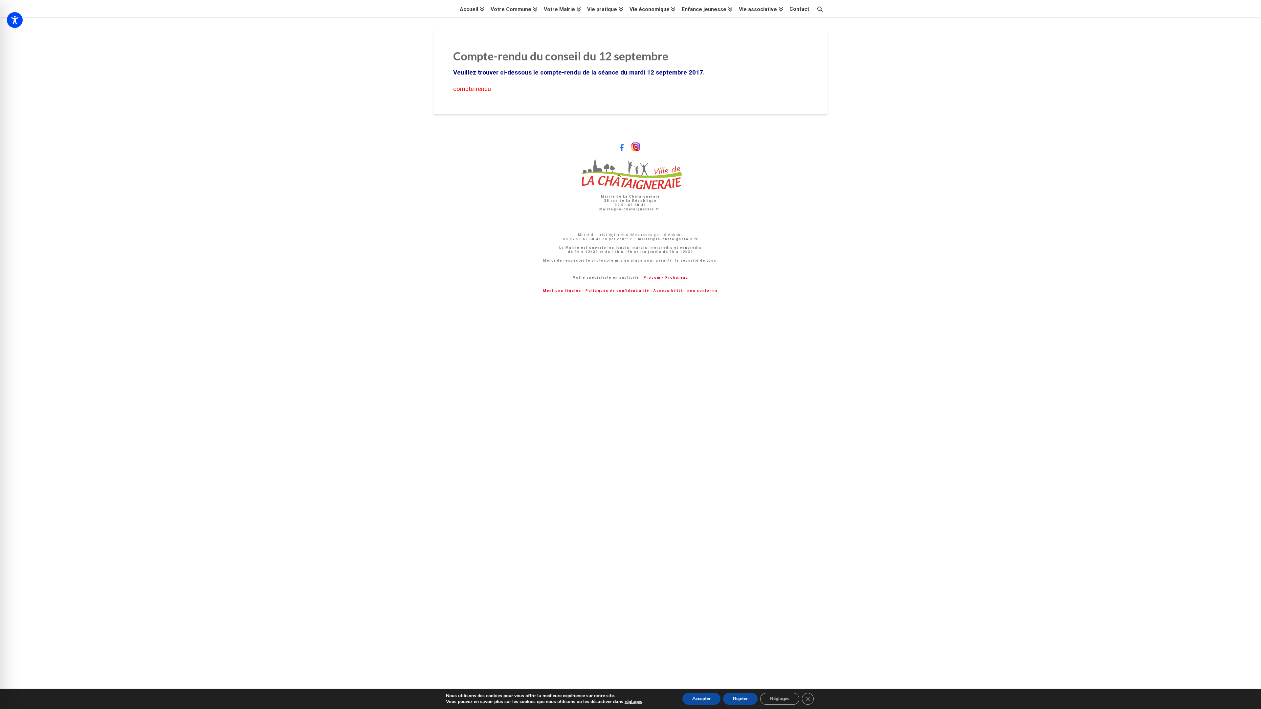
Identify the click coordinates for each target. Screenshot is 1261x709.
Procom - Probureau (666, 277)
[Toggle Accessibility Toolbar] (14, 20)
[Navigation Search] (820, 8)
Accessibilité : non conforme (685, 290)
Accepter (701, 699)
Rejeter (740, 699)
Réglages (779, 699)
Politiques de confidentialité (617, 290)
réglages (633, 702)
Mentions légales (562, 290)
